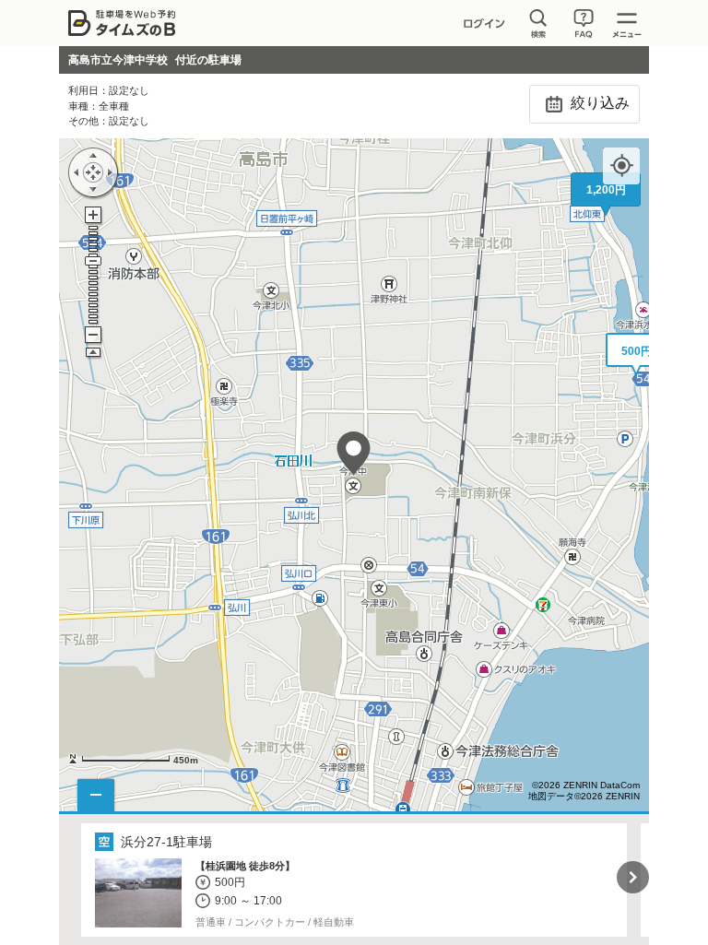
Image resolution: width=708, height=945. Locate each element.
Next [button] (633, 877)
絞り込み (598, 103)
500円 (636, 351)
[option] (354, 880)
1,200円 (606, 189)
